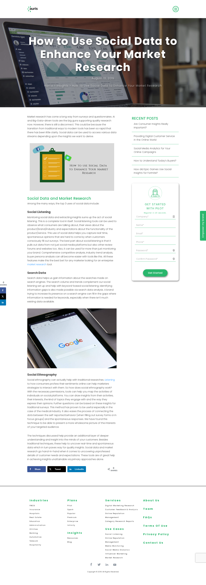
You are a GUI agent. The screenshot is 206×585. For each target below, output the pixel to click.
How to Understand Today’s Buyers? (155, 160)
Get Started (155, 273)
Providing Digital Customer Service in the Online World (154, 138)
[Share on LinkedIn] (3, 303)
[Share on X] (3, 296)
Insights (62, 85)
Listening (110, 380)
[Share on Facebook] (3, 290)
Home (48, 85)
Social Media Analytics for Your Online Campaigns (152, 150)
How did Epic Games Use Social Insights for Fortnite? (152, 171)
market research (36, 264)
